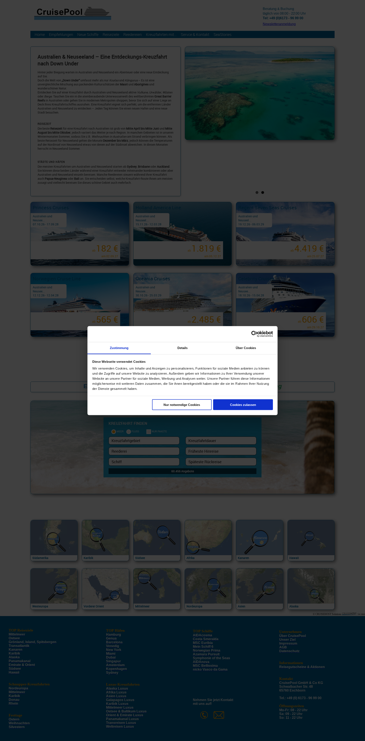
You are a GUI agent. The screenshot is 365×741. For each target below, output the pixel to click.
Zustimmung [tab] (119, 347)
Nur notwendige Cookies (181, 405)
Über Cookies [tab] (246, 347)
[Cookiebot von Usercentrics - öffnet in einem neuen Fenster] (254, 334)
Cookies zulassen (243, 405)
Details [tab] (182, 347)
